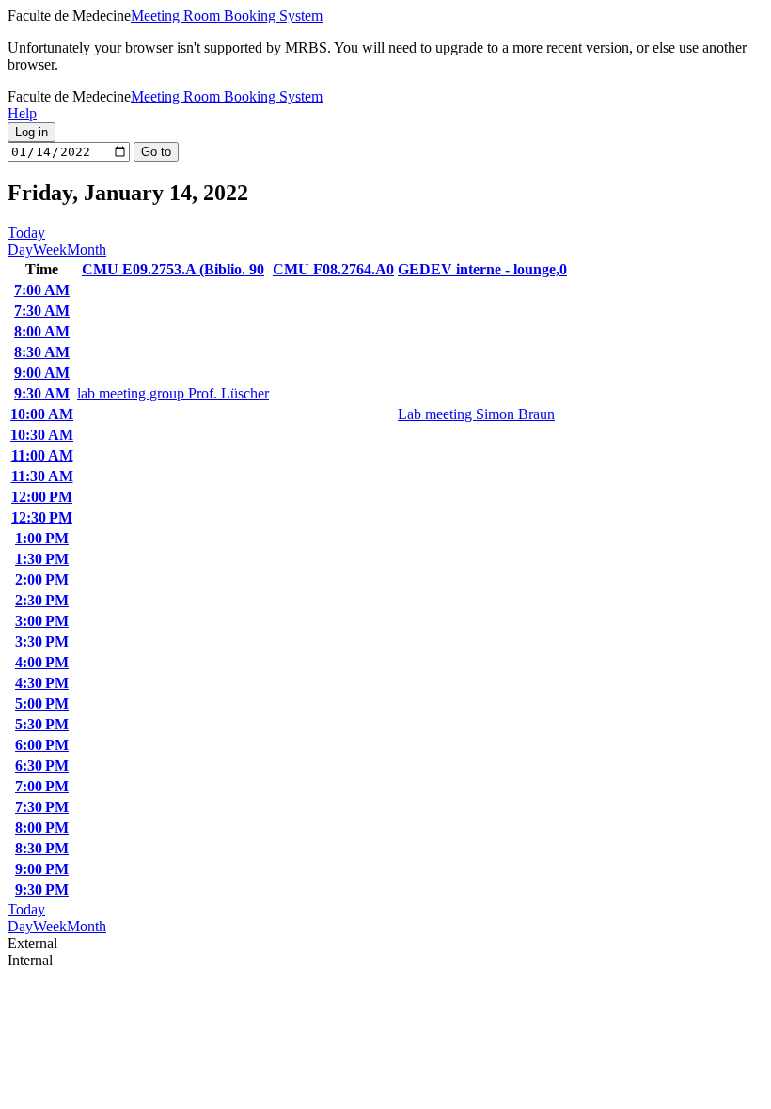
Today (26, 233)
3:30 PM (42, 641)
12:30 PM (41, 517)
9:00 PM (42, 869)
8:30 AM (42, 352)
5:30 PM (42, 724)
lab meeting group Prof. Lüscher (173, 393)
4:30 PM (42, 683)
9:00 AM (42, 373)
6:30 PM (42, 765)
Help (22, 113)
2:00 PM (42, 579)
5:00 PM (42, 703)
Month (86, 250)
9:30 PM (42, 890)
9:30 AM (42, 393)
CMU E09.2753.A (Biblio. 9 (173, 269)
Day (20, 250)
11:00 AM (42, 455)
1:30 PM (42, 559)
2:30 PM (42, 600)
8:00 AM (42, 331)
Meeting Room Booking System (227, 15)
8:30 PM (42, 848)
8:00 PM (42, 828)
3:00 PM (42, 621)
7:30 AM (42, 311)
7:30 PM (42, 807)
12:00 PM (41, 497)
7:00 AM (42, 290)
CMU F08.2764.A (333, 269)
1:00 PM (42, 538)
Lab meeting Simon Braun (476, 414)
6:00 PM (42, 745)
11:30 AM (42, 476)
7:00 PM (42, 786)
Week (50, 250)
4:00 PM (42, 662)
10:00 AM (41, 414)
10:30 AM (41, 435)
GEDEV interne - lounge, (482, 269)
